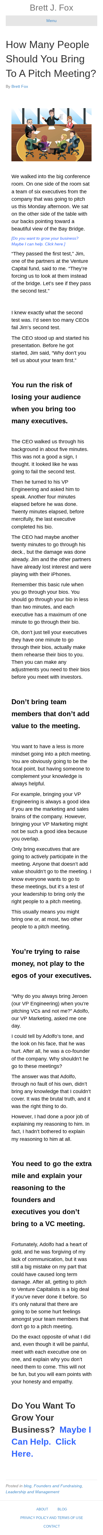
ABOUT (42, 1509)
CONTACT (51, 1526)
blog (27, 1486)
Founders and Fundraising (58, 1486)
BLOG (62, 1509)
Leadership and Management (32, 1492)
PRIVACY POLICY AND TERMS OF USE (51, 1518)
